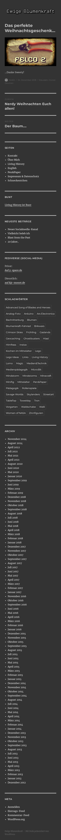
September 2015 (17, 645)
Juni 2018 (13, 521)
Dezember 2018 (17, 496)
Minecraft (45, 375)
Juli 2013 (12, 753)
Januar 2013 (14, 778)
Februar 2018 (15, 538)
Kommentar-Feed (18, 815)
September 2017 (17, 559)
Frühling (31, 332)
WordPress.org (16, 819)
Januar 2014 (14, 728)
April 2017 (13, 579)
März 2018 (14, 534)
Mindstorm (12, 375)
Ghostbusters (32, 338)
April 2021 (13, 459)
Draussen (43, 80)
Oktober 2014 (15, 691)
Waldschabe (28, 406)
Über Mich (14, 159)
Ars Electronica (45, 313)
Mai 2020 (13, 472)
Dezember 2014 (17, 683)
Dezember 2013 (17, 732)
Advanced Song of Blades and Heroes (28, 307)
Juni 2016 (13, 608)
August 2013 (15, 749)
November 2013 (17, 736)
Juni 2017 (13, 571)
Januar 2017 (14, 592)
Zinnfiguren (36, 413)
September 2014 (17, 695)
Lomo (9, 363)
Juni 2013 (13, 757)
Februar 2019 (15, 492)
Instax (23, 344)
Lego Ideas (12, 357)
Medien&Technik (37, 363)
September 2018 (17, 509)
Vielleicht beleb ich (19, 233)
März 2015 (14, 670)
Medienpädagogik (17, 369)
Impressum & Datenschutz (23, 176)
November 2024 (17, 439)
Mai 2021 (13, 455)
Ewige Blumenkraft (14, 831)
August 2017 (15, 563)
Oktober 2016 (16, 600)
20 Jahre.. (13, 241)
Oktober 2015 (15, 641)
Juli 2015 (13, 654)
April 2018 (13, 530)
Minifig (10, 382)
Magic (19, 363)
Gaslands (45, 332)
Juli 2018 (13, 517)
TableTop (11, 400)
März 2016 (14, 621)
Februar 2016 (15, 625)
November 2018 (17, 501)
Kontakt (12, 155)
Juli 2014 (13, 703)
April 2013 (13, 765)
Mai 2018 (13, 525)
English (12, 168)
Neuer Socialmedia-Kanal (23, 229)
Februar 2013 (15, 774)
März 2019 (14, 488)
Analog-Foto (13, 313)
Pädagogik (12, 388)
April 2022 (14, 447)
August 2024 (15, 443)
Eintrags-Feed (16, 811)
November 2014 (17, 687)
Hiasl (46, 338)
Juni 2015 (13, 658)
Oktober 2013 (15, 741)
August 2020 (15, 463)
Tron (37, 400)
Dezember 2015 (17, 633)
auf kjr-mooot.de (15, 282)
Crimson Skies (14, 332)
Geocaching (13, 338)
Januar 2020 (15, 476)
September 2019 (17, 480)
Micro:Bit (36, 369)
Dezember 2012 (17, 782)
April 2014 (13, 716)
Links (25, 357)
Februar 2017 (15, 588)
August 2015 (15, 650)
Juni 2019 (13, 484)
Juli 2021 (13, 451)
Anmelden (14, 806)
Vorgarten (12, 406)
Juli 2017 (12, 567)
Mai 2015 (13, 662)
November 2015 (17, 637)
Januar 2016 (15, 629)
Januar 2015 (14, 679)
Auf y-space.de (13, 270)
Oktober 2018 (15, 505)
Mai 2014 (13, 712)
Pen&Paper (14, 172)
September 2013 (17, 745)
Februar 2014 (15, 724)
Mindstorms (30, 375)
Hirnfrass (11, 344)
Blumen (32, 320)
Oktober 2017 (15, 554)
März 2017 (14, 583)
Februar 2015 (15, 674)
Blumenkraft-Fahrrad (18, 326)
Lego (38, 351)
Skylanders (33, 394)
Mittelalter (23, 382)
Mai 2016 (13, 612)
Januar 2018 (14, 542)
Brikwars (39, 326)
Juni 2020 (13, 467)
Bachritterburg (15, 320)
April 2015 (13, 666)
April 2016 (14, 616)
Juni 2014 (13, 708)
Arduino (28, 313)
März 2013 (14, 770)
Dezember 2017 (17, 546)
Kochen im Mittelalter (19, 351)
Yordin (12, 80)
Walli (42, 406)
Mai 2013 (13, 761)
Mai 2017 (13, 575)
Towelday (25, 400)
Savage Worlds (14, 394)
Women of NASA (16, 413)
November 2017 (17, 550)
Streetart (48, 394)
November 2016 (17, 596)
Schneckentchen (17, 180)
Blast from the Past (19, 237)
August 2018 (15, 513)
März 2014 (14, 720)
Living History (16, 163)
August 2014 (15, 699)
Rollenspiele (29, 388)
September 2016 (17, 604)
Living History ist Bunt (18, 204)
